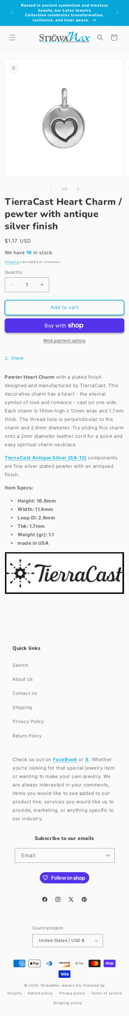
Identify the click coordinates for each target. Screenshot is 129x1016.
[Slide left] (51, 189)
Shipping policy (67, 1003)
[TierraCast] (64, 594)
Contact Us (25, 693)
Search (20, 665)
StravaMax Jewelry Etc (61, 985)
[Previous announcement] (11, 13)
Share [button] (17, 358)
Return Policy (27, 735)
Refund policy (40, 993)
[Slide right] (78, 189)
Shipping (12, 262)
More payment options (65, 340)
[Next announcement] (117, 13)
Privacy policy (72, 993)
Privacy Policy (28, 721)
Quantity (13, 272)
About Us (23, 679)
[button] (12, 37)
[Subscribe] (107, 855)
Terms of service (106, 993)
